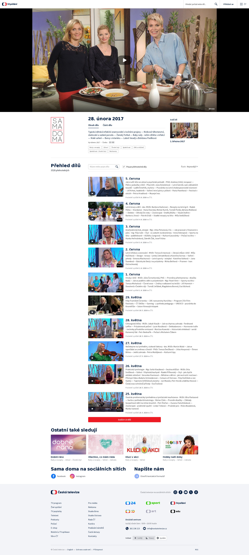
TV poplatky (56, 511)
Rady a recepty (95, 147)
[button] (124, 60)
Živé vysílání (56, 507)
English (70, 549)
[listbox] (150, 538)
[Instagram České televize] (175, 492)
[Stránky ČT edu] (175, 512)
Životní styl (115, 147)
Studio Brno (93, 511)
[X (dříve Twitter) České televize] (191, 492)
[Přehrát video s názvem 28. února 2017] (124, 60)
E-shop (54, 528)
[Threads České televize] (196, 492)
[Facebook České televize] (180, 492)
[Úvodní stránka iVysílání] (12, 4)
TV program (56, 503)
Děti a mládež (139, 147)
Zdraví (105, 147)
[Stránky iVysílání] (178, 504)
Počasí (54, 523)
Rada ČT (91, 519)
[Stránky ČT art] (151, 512)
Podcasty (55, 519)
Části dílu (107, 125)
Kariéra (91, 523)
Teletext (54, 515)
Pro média (92, 503)
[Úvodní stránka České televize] (65, 492)
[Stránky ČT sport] (153, 504)
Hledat (216, 4)
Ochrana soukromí (83, 549)
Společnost (126, 147)
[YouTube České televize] (186, 492)
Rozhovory (113, 151)
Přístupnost (98, 549)
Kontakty (92, 536)
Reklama (92, 507)
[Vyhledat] (117, 167)
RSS (196, 549)
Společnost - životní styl (98, 151)
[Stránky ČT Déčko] (130, 512)
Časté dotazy (94, 532)
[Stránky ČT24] (131, 504)
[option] (138, 538)
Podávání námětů (96, 528)
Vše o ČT (54, 536)
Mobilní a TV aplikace (60, 532)
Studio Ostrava (94, 515)
